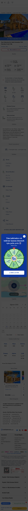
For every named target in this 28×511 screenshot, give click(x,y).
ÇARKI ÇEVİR (14, 272)
